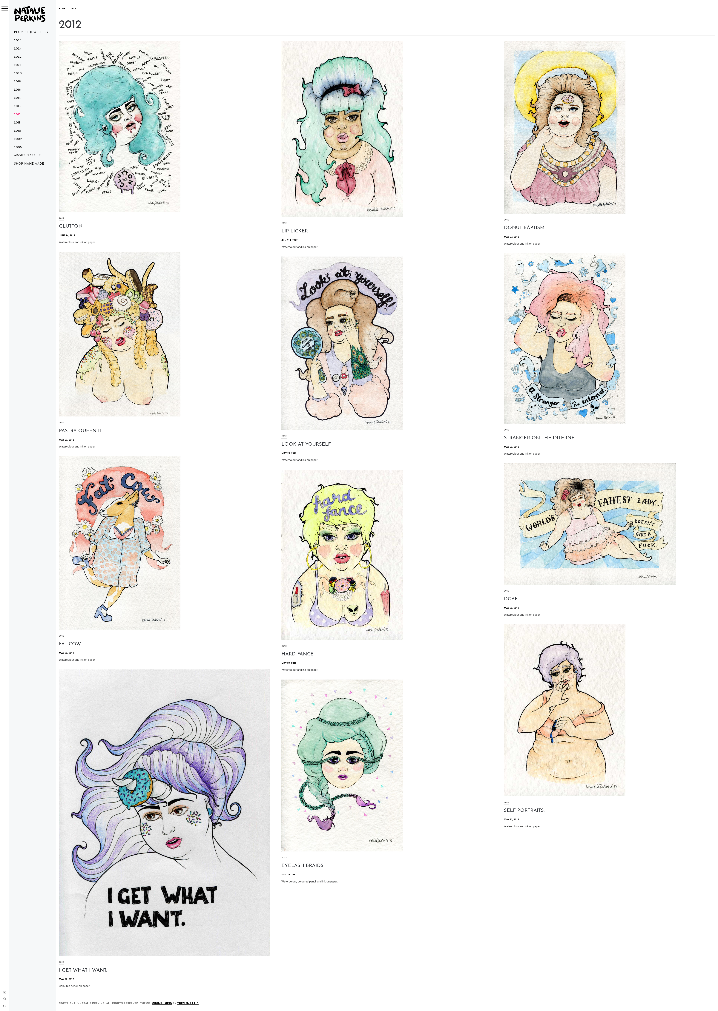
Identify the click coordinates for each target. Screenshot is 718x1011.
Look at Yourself (306, 444)
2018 (17, 89)
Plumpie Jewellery (31, 32)
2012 (17, 114)
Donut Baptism (524, 227)
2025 (18, 40)
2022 (18, 56)
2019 (17, 81)
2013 (17, 106)
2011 (17, 122)
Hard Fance (297, 654)
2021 (17, 65)
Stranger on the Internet (540, 438)
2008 (18, 147)
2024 (18, 48)
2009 (18, 139)
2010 (17, 130)
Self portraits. (524, 810)
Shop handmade (29, 163)
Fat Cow (70, 644)
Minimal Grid (162, 1003)
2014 (17, 98)
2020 (18, 73)
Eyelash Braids (302, 865)
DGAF (511, 599)
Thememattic (188, 1003)
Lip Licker (294, 231)
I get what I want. (83, 970)
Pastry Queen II (80, 430)
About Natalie (27, 155)
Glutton (70, 226)
